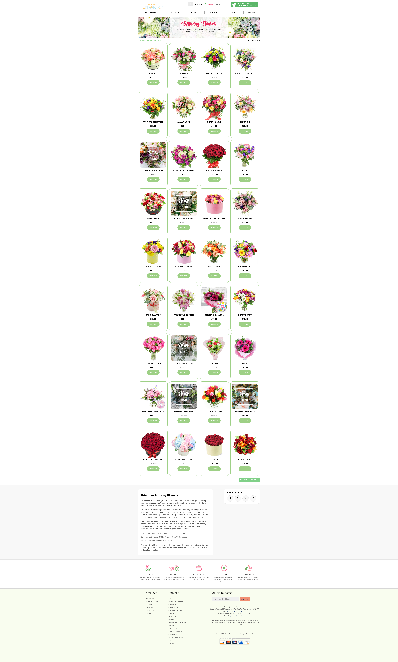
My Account (150, 604)
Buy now (153, 82)
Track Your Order (152, 601)
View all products (250, 480)
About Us (171, 598)
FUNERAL (234, 12)
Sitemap (171, 643)
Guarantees (172, 619)
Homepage (150, 598)
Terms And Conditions (175, 637)
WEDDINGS (215, 12)
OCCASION (194, 12)
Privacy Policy (173, 628)
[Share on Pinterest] (238, 498)
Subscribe (245, 599)
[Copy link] (253, 498)
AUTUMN (251, 12)
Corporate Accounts (175, 610)
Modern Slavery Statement (177, 622)
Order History (150, 607)
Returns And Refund (175, 631)
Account (199, 4)
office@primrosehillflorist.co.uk (237, 611)
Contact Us (150, 610)
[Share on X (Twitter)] (245, 498)
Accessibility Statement (176, 601)
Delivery (171, 613)
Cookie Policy (173, 607)
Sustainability (172, 634)
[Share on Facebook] (230, 498)
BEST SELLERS (151, 12)
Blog (169, 640)
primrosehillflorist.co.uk (238, 616)
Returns (149, 613)
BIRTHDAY (175, 12)
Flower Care (172, 616)
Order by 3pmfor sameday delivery (247, 4)
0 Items (217, 4)
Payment (171, 625)
